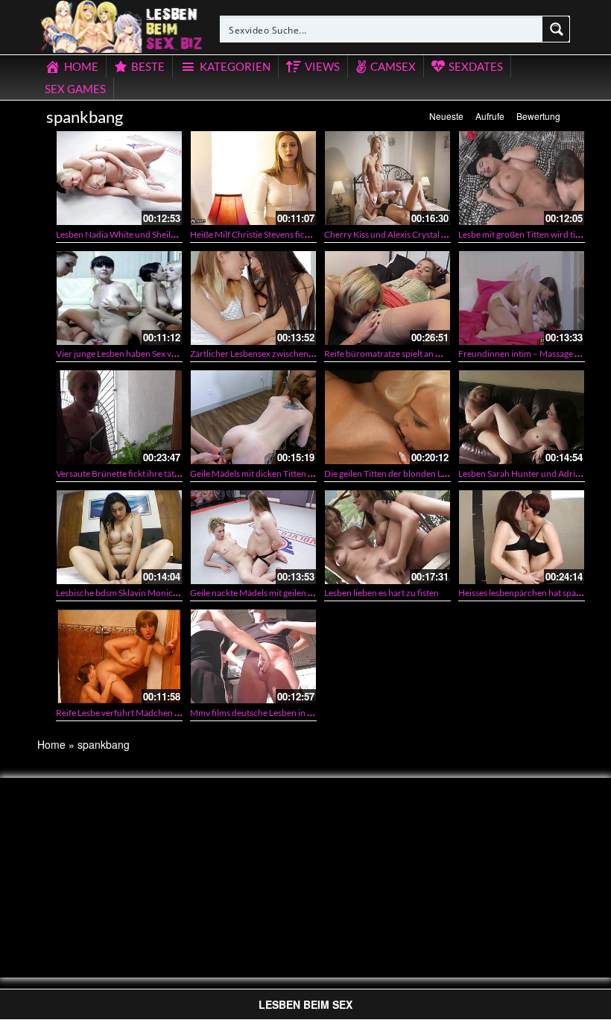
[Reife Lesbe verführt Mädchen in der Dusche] (119, 656)
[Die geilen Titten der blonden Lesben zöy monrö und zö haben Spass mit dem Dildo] (387, 417)
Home (51, 744)
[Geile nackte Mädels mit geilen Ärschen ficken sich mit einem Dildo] (253, 537)
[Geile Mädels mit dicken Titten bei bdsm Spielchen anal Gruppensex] (253, 417)
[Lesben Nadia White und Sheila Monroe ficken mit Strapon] (119, 178)
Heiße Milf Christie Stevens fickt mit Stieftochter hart (291, 234)
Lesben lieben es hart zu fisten (381, 592)
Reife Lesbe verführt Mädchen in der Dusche (142, 712)
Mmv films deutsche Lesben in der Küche (268, 712)
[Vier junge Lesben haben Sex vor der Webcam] (119, 298)
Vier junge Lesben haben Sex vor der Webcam (144, 353)
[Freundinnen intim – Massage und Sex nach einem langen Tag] (521, 298)
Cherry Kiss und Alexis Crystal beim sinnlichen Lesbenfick (434, 234)
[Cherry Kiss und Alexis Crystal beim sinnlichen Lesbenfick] (387, 178)
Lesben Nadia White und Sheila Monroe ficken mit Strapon (168, 234)
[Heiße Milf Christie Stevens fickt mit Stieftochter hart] (253, 178)
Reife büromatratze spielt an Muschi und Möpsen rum (428, 353)
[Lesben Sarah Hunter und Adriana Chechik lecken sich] (521, 417)
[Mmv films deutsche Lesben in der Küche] (253, 656)
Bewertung (538, 116)
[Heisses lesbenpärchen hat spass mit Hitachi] (521, 537)
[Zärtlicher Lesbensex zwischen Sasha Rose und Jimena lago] (253, 298)
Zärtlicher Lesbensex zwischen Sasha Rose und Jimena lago (303, 353)
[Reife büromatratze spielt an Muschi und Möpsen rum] (387, 298)
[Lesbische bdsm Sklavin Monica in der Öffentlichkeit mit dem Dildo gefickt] (119, 537)
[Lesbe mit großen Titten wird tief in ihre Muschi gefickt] (521, 178)
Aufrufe (489, 116)
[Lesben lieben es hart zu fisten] (387, 537)
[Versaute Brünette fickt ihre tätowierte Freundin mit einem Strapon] (119, 417)
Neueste (446, 116)
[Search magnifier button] (556, 29)
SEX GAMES (75, 88)
